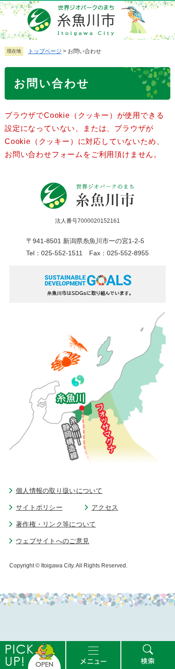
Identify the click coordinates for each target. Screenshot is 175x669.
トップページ (45, 51)
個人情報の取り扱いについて (59, 490)
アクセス (104, 507)
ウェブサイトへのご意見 (52, 541)
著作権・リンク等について (56, 524)
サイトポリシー (39, 507)
